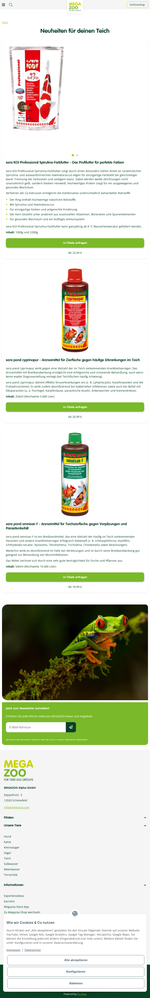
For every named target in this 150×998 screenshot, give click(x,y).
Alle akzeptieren (76, 960)
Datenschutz (33, 950)
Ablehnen (76, 983)
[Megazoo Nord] (75, 6)
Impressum (13, 950)
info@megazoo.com (16, 807)
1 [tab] (73, 155)
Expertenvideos (14, 896)
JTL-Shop (81, 994)
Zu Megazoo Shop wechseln (22, 912)
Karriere (9, 901)
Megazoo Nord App (16, 907)
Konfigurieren (75, 971)
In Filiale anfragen (75, 243)
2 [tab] (77, 155)
